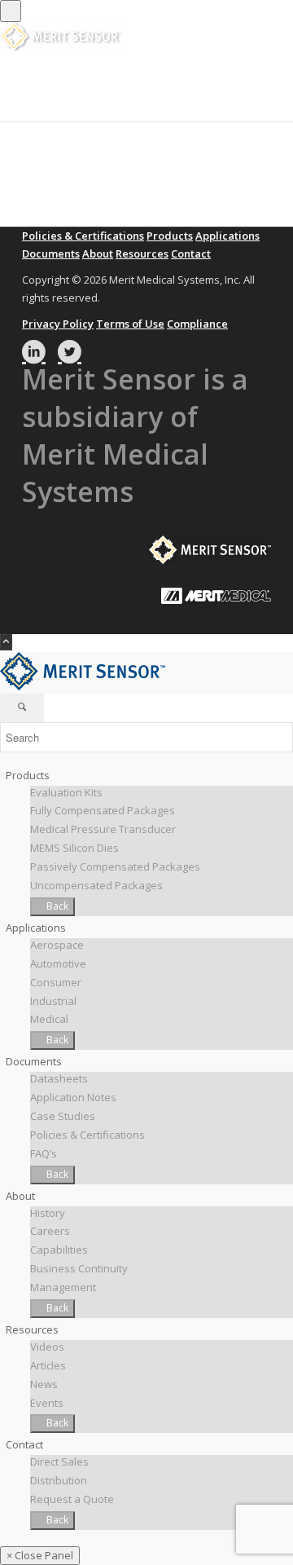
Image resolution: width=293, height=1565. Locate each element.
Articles (48, 1365)
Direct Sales (59, 1461)
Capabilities (59, 1249)
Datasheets (59, 1078)
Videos (47, 1346)
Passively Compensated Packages (115, 866)
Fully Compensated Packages (102, 810)
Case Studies (62, 1116)
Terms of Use (130, 323)
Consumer (55, 982)
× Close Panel (40, 1555)
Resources (142, 253)
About (97, 253)
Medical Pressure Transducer (103, 829)
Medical (49, 1019)
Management (63, 1287)
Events (46, 1402)
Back (56, 906)
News (44, 1384)
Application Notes (73, 1097)
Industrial (53, 1001)
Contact (191, 253)
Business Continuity (79, 1268)
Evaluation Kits (66, 792)
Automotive (58, 963)
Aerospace (57, 944)
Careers (50, 1230)
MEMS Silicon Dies (74, 847)
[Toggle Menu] (10, 11)
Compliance (197, 323)
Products (169, 235)
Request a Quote (72, 1499)
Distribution (58, 1480)
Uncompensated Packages (96, 885)
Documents (51, 253)
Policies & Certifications (83, 235)
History (47, 1213)
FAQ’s (43, 1153)
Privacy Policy (58, 323)
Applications (227, 235)
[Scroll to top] (6, 642)
